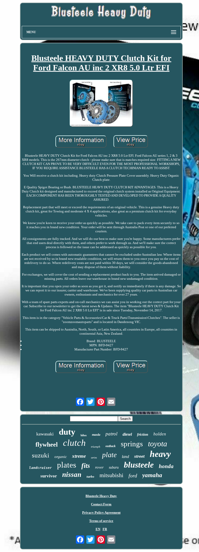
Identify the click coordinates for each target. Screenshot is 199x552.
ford (133, 475)
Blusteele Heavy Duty (101, 496)
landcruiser (40, 468)
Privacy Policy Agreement (101, 512)
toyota (157, 443)
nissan (71, 474)
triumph (95, 446)
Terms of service (101, 521)
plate (109, 455)
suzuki (40, 455)
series (94, 457)
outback (110, 446)
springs (132, 444)
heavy (160, 454)
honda (166, 466)
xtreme (79, 456)
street (139, 456)
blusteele (139, 464)
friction (142, 434)
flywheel (46, 444)
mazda (96, 434)
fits (85, 465)
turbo (90, 476)
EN (98, 529)
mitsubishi (111, 475)
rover (99, 467)
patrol (111, 433)
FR (105, 529)
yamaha (152, 475)
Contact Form (101, 504)
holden (159, 434)
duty (67, 431)
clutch (74, 443)
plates (66, 464)
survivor (48, 476)
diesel (127, 434)
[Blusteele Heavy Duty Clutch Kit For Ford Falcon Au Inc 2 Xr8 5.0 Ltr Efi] (101, 104)
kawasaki (45, 433)
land (125, 456)
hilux (84, 435)
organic (60, 457)
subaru (114, 467)
